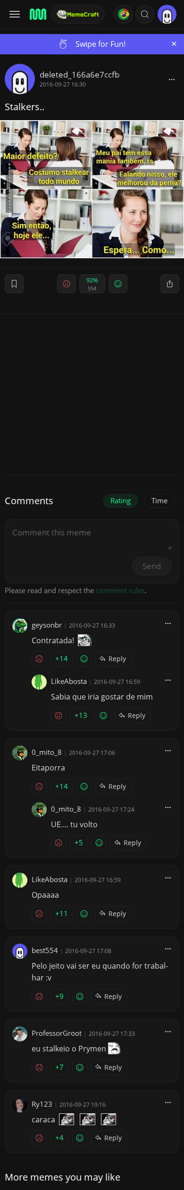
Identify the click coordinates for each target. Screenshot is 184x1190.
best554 (45, 950)
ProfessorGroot (57, 1033)
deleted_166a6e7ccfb (79, 74)
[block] (171, 79)
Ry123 (42, 1104)
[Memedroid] (37, 14)
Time (159, 500)
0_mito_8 (47, 752)
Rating (120, 500)
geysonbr (47, 625)
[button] (144, 14)
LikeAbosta (69, 681)
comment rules (120, 590)
